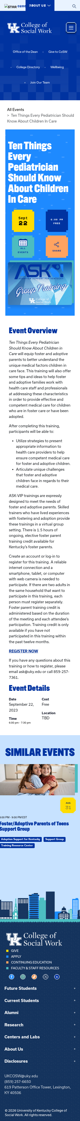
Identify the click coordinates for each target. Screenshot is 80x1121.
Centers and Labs (22, 1037)
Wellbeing (57, 67)
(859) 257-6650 (17, 1082)
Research (13, 1025)
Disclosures (16, 1061)
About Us (13, 1049)
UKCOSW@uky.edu (21, 1076)
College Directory (28, 67)
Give (15, 950)
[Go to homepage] (29, 27)
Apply (16, 956)
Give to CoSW (57, 51)
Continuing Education (31, 962)
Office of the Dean (25, 51)
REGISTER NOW (23, 651)
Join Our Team (40, 82)
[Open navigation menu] (71, 27)
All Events (15, 110)
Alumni (11, 1012)
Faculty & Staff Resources (35, 968)
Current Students (21, 1000)
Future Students (20, 988)
